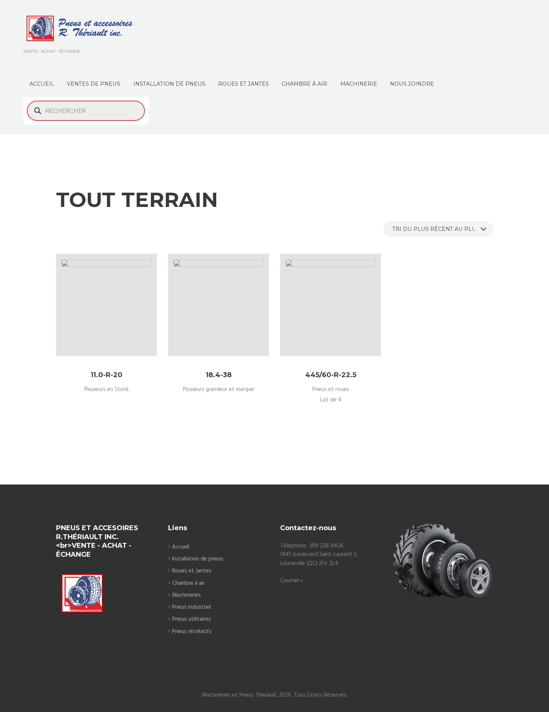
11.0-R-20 (106, 375)
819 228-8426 (326, 545)
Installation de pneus (197, 558)
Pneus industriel (191, 607)
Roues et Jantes (191, 570)
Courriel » (291, 580)
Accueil (180, 547)
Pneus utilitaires (191, 619)
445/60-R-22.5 (330, 375)
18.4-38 (219, 375)
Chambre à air (188, 583)
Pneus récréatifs (192, 631)
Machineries (186, 595)
